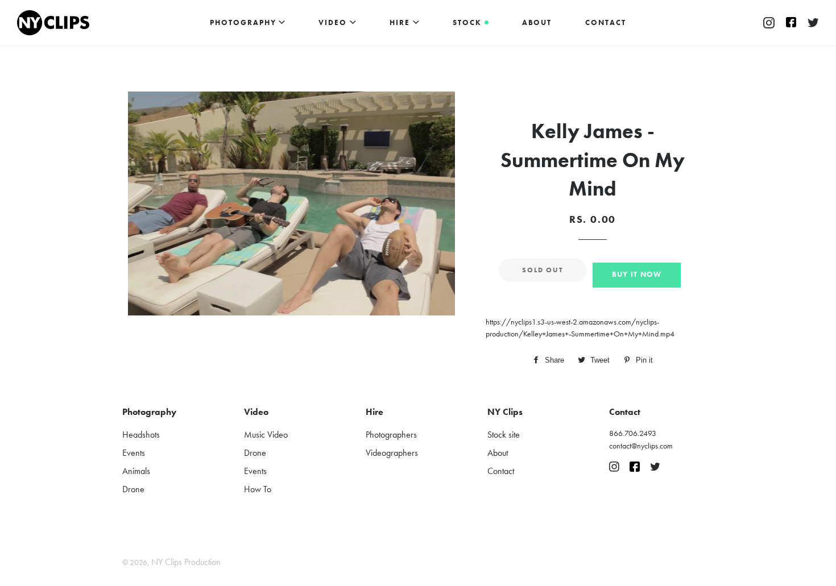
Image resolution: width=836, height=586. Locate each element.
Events (133, 453)
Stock (469, 22)
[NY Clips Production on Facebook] (791, 23)
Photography (244, 22)
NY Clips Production (186, 562)
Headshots (141, 434)
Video (334, 22)
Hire (401, 22)
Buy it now (637, 274)
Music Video (266, 434)
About (537, 22)
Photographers (391, 434)
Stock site (503, 434)
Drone (133, 489)
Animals (136, 471)
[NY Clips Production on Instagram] (769, 23)
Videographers (392, 453)
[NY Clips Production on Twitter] (813, 23)
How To (257, 489)
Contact (605, 22)
